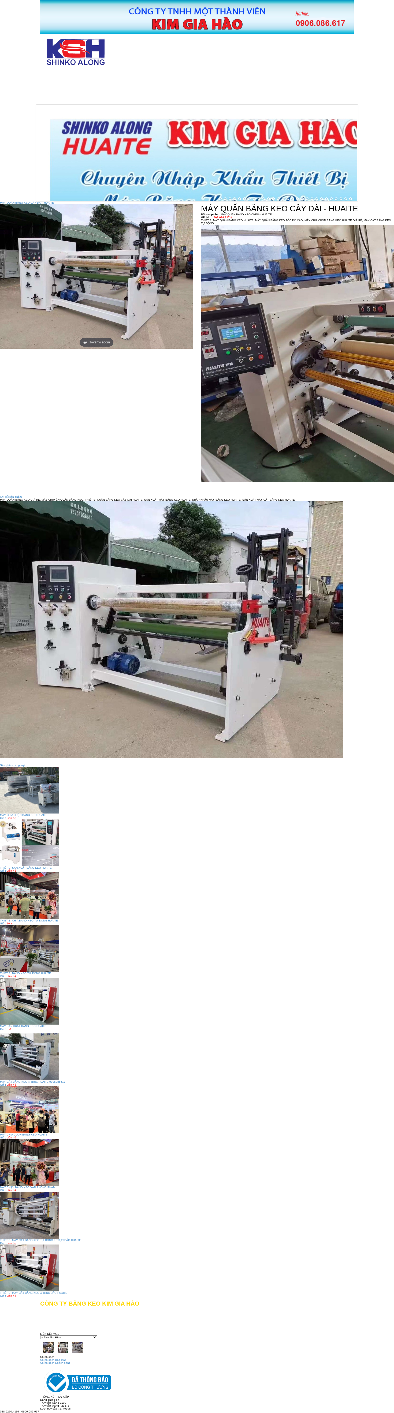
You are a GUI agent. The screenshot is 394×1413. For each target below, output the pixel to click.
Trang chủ (62, 74)
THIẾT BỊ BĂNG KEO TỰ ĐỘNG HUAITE (25, 973)
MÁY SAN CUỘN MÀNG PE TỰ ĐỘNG (273, 86)
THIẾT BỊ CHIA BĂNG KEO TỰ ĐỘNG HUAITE (29, 920)
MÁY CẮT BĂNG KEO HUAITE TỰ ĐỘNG (277, 74)
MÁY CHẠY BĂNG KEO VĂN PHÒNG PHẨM (27, 1187)
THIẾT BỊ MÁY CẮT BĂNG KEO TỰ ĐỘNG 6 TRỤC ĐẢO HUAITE (40, 1240)
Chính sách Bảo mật (53, 1359)
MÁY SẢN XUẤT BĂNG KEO (188, 86)
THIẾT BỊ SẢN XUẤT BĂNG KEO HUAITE (26, 867)
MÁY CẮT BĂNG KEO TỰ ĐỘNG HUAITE (176, 74)
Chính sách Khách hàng (55, 1362)
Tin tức (156, 98)
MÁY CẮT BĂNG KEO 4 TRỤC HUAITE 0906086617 (32, 1081)
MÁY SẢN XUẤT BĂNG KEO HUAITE (23, 1026)
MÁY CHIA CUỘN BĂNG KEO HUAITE (23, 815)
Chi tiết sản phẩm (11, 496)
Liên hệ (191, 98)
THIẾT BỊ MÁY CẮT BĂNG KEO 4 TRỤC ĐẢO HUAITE (33, 1292)
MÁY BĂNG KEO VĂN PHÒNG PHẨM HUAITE (95, 86)
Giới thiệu (105, 74)
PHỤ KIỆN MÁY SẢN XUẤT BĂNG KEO (88, 98)
